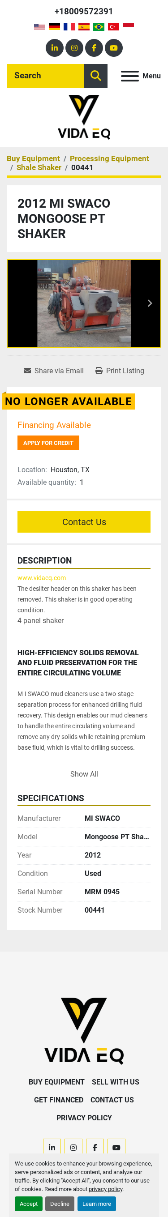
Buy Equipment (57, 1082)
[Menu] (130, 76)
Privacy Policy (84, 1118)
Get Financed (58, 1100)
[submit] (96, 76)
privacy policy (105, 1189)
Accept (29, 1203)
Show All (84, 774)
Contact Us (84, 522)
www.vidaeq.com (41, 577)
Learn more (96, 1203)
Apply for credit (48, 443)
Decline (59, 1203)
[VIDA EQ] (83, 1030)
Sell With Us (115, 1082)
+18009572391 (84, 11)
